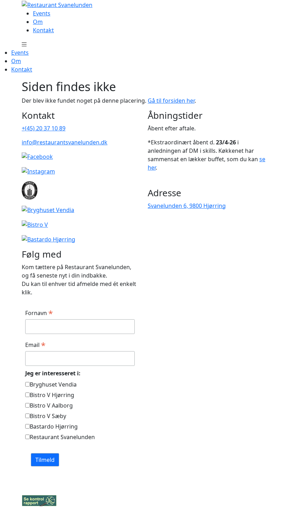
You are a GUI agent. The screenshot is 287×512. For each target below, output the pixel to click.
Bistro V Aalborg (51, 405)
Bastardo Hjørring (54, 426)
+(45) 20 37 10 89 (43, 128)
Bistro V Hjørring (52, 395)
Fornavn (39, 313)
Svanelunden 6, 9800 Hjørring (187, 206)
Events (41, 13)
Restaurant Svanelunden (62, 437)
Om (38, 22)
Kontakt (43, 30)
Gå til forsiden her (171, 100)
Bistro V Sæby (48, 416)
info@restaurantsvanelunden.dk (64, 142)
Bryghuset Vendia (53, 384)
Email (35, 345)
